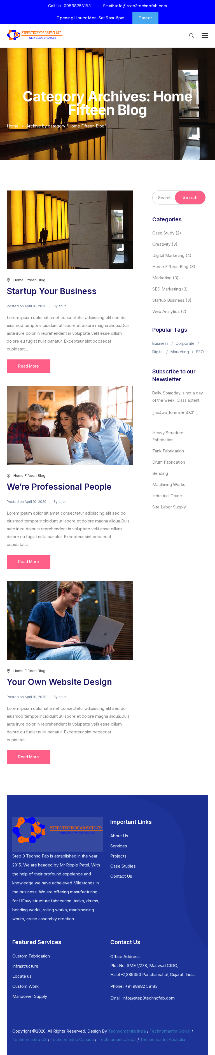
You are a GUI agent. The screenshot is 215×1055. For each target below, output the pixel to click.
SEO (200, 351)
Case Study (163, 233)
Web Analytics (166, 311)
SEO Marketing (166, 289)
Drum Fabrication (168, 462)
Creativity (161, 244)
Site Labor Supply (169, 507)
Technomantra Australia (162, 1039)
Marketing (162, 277)
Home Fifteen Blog (29, 280)
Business (160, 343)
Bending (160, 473)
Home (12, 126)
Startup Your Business (52, 291)
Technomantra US (29, 1039)
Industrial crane (167, 495)
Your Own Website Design (59, 682)
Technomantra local (117, 1039)
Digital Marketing (168, 255)
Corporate (185, 343)
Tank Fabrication (168, 451)
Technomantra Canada (72, 1039)
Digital (157, 351)
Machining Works (168, 484)
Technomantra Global (169, 1031)
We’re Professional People (59, 487)
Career (145, 17)
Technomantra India (127, 1031)
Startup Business (168, 300)
